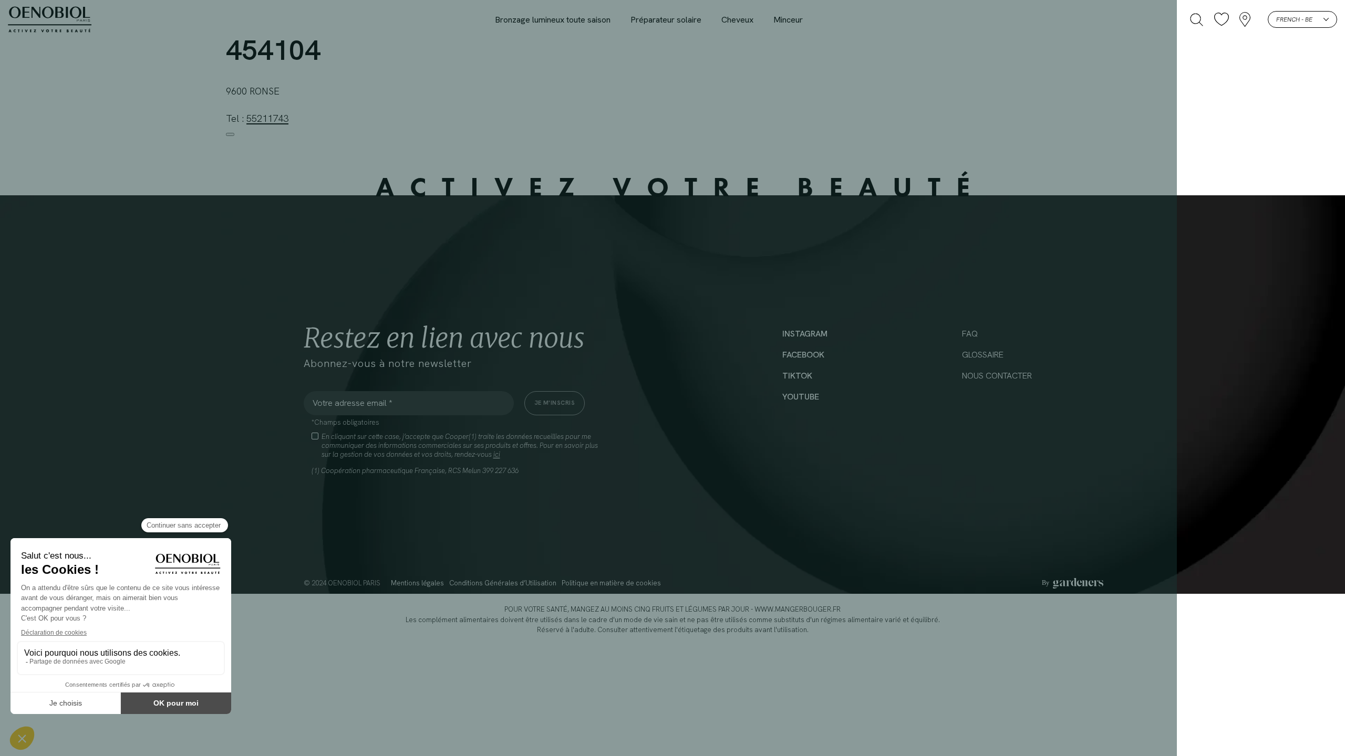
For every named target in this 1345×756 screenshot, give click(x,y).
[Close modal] (230, 134)
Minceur (788, 19)
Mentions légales (417, 583)
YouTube (800, 396)
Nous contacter (997, 375)
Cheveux (737, 19)
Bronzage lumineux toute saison (553, 19)
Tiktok (797, 375)
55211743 (267, 118)
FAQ (970, 333)
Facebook (803, 354)
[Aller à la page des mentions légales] (1072, 583)
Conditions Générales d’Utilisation (502, 583)
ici (496, 454)
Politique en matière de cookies (611, 583)
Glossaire (982, 354)
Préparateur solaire (665, 19)
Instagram (804, 333)
